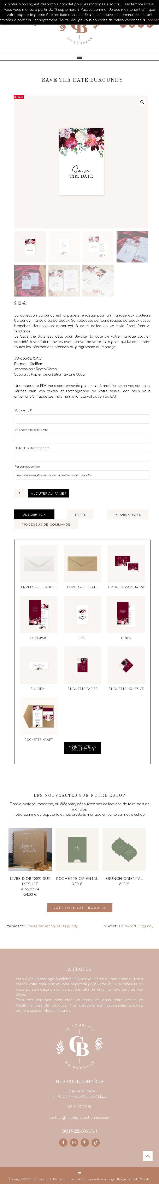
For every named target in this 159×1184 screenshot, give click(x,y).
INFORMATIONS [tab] (127, 514)
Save (20, 96)
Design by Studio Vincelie (133, 1179)
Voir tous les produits (79, 908)
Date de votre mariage (32, 448)
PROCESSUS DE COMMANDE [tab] (46, 524)
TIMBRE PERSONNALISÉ (126, 587)
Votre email (23, 410)
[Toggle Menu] (79, 57)
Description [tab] (34, 514)
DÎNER (126, 638)
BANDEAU (39, 689)
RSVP (82, 638)
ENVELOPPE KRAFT (82, 587)
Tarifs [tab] (80, 514)
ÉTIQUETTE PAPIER (82, 689)
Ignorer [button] (152, 20)
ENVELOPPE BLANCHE (39, 587)
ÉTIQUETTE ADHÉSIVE (126, 689)
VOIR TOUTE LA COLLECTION (82, 748)
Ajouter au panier (48, 493)
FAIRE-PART (39, 638)
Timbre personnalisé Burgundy (52, 926)
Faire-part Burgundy (136, 926)
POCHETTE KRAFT (39, 740)
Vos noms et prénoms (31, 429)
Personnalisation (27, 466)
